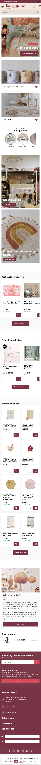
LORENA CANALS (9, 426)
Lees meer (20, 624)
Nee (21, 761)
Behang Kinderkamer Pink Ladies (11, 367)
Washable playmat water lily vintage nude (29, 497)
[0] (38, 7)
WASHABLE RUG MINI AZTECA (28, 534)
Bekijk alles (19, 552)
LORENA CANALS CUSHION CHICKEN (10, 461)
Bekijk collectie (19, 324)
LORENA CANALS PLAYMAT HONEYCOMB (9, 497)
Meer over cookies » (30, 761)
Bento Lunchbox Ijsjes (11, 303)
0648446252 (10, 707)
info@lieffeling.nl (11, 712)
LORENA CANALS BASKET (29, 461)
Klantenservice (20, 681)
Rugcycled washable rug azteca (10, 534)
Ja (16, 761)
